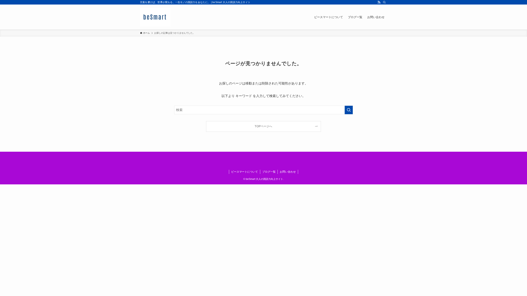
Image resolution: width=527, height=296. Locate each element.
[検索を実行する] (349, 110)
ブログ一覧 (269, 171)
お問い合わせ (288, 171)
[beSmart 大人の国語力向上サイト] (155, 17)
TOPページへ (263, 126)
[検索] (384, 2)
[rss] (379, 2)
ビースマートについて (244, 171)
